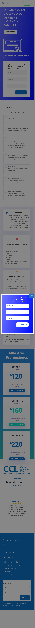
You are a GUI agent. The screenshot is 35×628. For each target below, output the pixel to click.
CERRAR (31, 295)
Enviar (22, 325)
